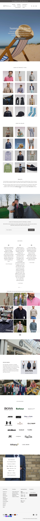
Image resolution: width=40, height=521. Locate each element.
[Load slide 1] (17, 217)
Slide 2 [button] (20, 287)
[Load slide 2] (18, 217)
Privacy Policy (5, 501)
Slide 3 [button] (21, 287)
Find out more (20, 209)
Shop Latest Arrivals (20, 38)
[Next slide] (22, 217)
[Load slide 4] (20, 217)
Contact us (5, 491)
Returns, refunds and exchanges (5, 498)
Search (4, 505)
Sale (4, 507)
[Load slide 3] (19, 217)
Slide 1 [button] (18, 287)
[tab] (18, 287)
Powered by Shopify (34, 518)
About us (4, 493)
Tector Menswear (28, 518)
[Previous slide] (15, 217)
